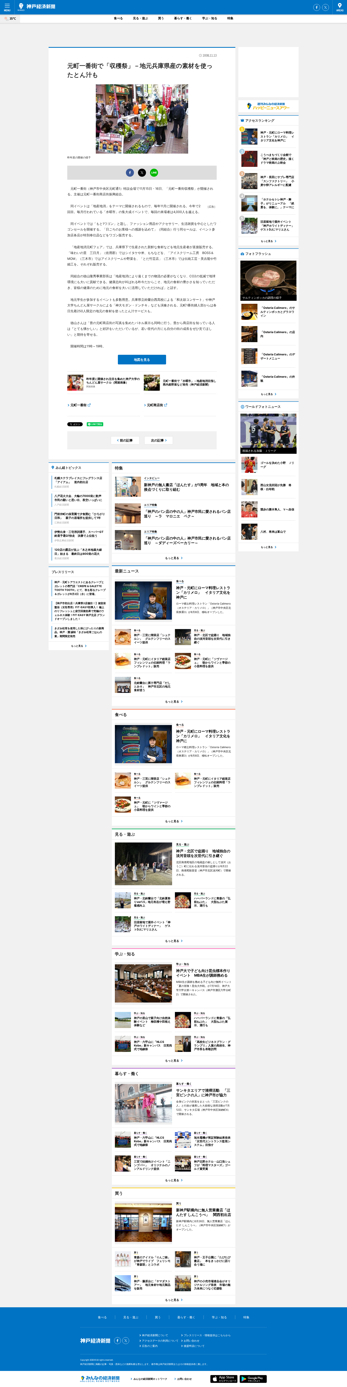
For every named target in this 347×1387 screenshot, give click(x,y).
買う (161, 18)
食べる (118, 18)
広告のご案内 (150, 1345)
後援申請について (194, 1345)
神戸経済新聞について (155, 1335)
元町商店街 (155, 405)
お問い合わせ (191, 1340)
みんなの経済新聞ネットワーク (99, 1379)
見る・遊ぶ (140, 18)
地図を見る (142, 360)
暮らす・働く (183, 18)
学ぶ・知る (209, 18)
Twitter (325, 7)
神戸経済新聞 (36, 7)
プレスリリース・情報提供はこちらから (207, 1335)
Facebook (316, 7)
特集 (230, 18)
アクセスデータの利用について (160, 1340)
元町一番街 (78, 405)
